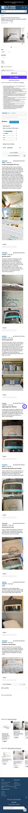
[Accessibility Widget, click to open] (24, 406)
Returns (3, 794)
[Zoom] (22, 43)
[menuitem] (15, 155)
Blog (15, 786)
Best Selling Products (14, 748)
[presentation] (12, 199)
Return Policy (17, 783)
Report (14, 246)
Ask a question (5, 688)
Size (2, 49)
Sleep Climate (4, 22)
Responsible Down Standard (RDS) (7, 787)
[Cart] (22, 7)
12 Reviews (14, 113)
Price (2, 61)
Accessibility (3, 795)
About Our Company (5, 782)
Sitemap (16, 787)
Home (2, 15)
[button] (24, 684)
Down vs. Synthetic (5, 785)
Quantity (3, 55)
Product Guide (4, 783)
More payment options (14, 80)
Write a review (15, 122)
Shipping (3, 70)
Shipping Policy (17, 785)
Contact (15, 782)
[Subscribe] (23, 808)
